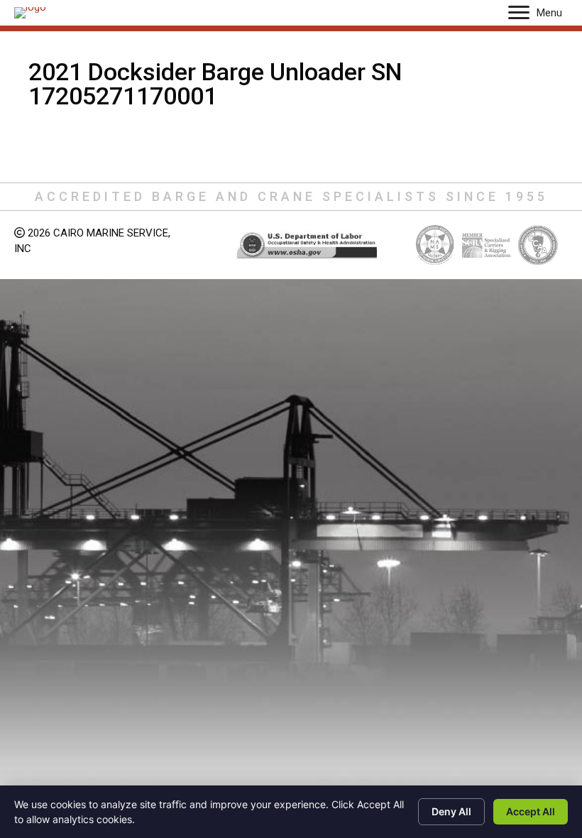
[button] (518, 12)
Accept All (530, 811)
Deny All (451, 811)
